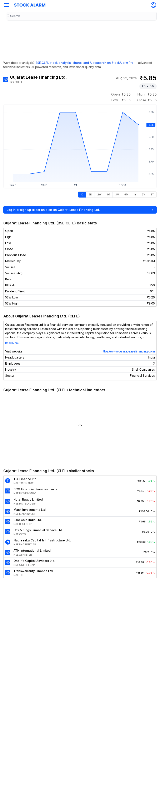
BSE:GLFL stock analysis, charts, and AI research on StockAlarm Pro (84, 62)
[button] (6, 5)
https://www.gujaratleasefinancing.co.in (128, 351)
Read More (12, 343)
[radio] (82, 195)
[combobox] (82, 16)
